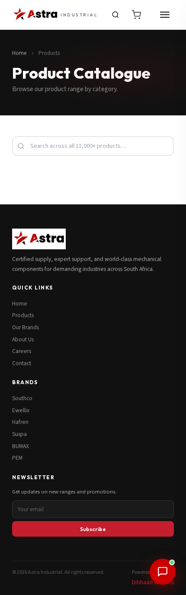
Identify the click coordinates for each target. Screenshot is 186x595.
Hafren (20, 422)
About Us (23, 339)
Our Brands (25, 327)
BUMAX (20, 446)
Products (23, 315)
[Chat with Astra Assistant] (163, 572)
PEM (17, 458)
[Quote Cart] (136, 15)
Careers (21, 351)
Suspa (19, 434)
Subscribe (93, 528)
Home (19, 53)
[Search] (115, 14)
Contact (21, 363)
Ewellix (20, 410)
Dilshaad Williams (153, 582)
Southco (22, 398)
